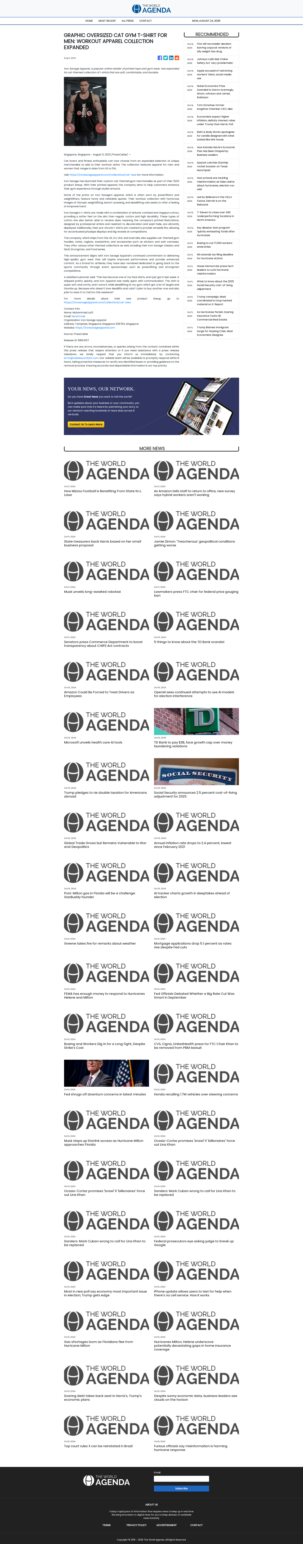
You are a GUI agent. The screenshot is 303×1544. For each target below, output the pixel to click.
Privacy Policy (136, 1525)
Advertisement (166, 1525)
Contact (196, 1525)
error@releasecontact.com (81, 358)
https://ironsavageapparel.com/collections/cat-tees (103, 175)
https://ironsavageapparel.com (95, 327)
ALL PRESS (128, 21)
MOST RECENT (107, 21)
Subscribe (181, 1488)
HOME (89, 21)
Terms (106, 1525)
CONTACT (145, 21)
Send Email (78, 316)
